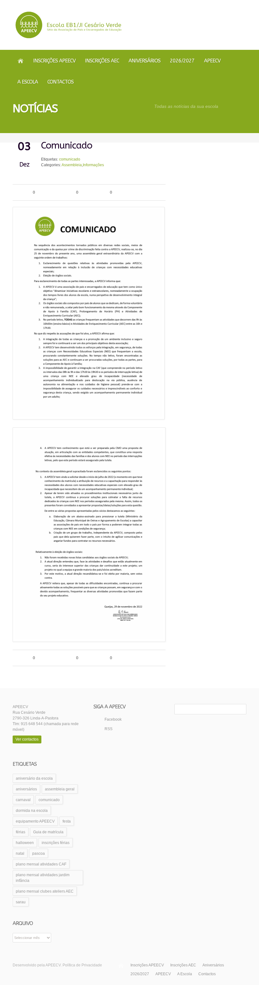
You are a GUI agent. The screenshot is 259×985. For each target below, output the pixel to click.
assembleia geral (60, 789)
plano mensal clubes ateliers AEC (45, 891)
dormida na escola (32, 810)
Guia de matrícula (48, 832)
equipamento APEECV (35, 821)
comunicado (69, 159)
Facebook (113, 719)
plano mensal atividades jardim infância (42, 878)
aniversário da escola (34, 778)
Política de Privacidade (82, 965)
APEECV (212, 61)
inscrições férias (55, 843)
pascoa (38, 853)
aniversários (26, 789)
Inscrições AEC (102, 61)
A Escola (27, 82)
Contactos (60, 82)
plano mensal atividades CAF (41, 864)
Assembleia (72, 165)
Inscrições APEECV (54, 61)
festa (67, 821)
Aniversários (144, 61)
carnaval (23, 800)
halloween (25, 843)
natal (20, 853)
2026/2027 (182, 61)
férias (20, 832)
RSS (108, 729)
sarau (21, 902)
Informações (93, 165)
